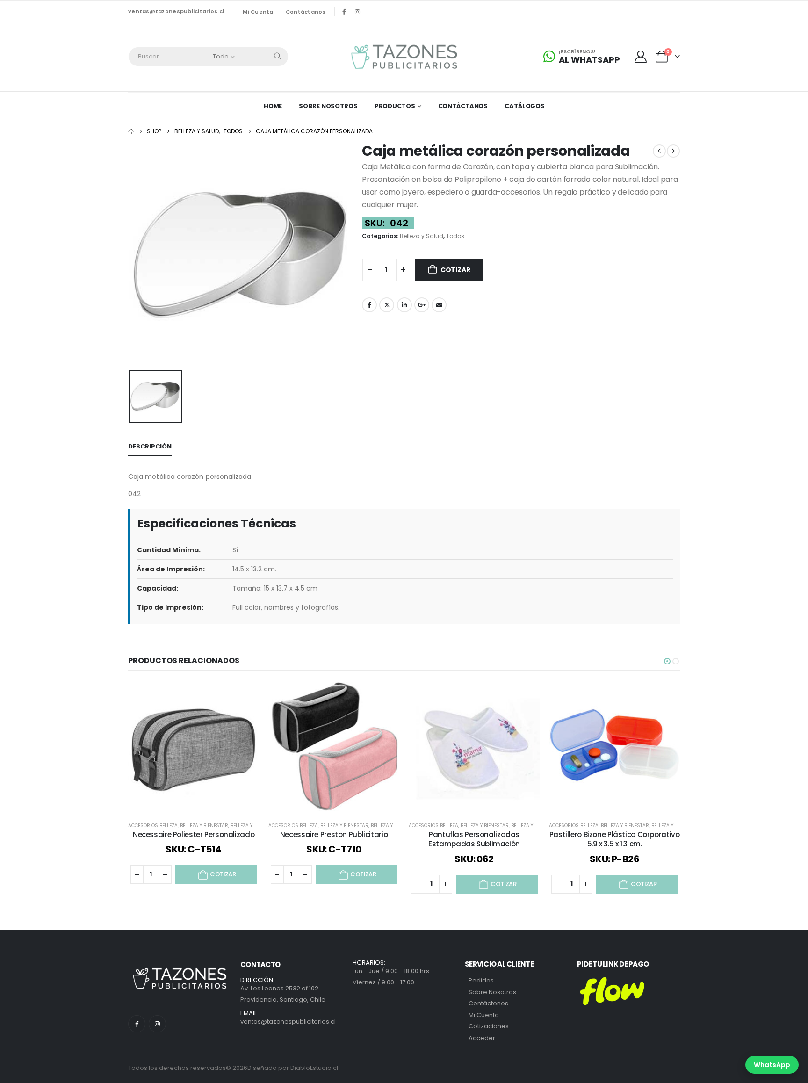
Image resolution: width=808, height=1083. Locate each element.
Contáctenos (488, 1003)
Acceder (482, 1037)
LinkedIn (404, 304)
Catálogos (525, 105)
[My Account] (641, 57)
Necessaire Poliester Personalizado (193, 834)
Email (439, 304)
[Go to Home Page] (131, 131)
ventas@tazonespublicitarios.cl (176, 11)
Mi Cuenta (484, 1015)
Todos (455, 236)
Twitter (386, 304)
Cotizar (455, 269)
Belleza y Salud (421, 236)
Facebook (369, 304)
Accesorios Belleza (153, 825)
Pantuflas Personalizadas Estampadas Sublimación (474, 839)
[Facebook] (344, 12)
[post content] (193, 747)
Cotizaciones (489, 1026)
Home (273, 105)
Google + (421, 304)
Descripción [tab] (150, 446)
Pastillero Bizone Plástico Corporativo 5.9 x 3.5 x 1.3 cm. (614, 839)
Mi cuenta (258, 11)
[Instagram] (358, 12)
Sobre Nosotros (328, 105)
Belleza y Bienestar (204, 825)
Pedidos (481, 980)
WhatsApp (772, 1064)
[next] (673, 151)
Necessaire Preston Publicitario (334, 834)
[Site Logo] (404, 56)
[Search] (278, 56)
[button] (667, 661)
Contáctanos (306, 11)
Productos (395, 105)
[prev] (659, 151)
